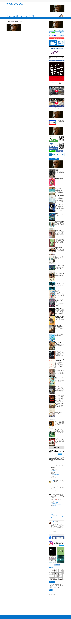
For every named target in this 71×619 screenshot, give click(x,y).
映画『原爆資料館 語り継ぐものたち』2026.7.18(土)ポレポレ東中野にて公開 (57, 495)
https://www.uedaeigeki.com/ (55, 506)
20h (61, 481)
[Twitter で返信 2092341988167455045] (52, 490)
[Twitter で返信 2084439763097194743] (52, 531)
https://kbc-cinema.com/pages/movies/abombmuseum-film (57, 509)
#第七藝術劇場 (55, 515)
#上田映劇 (54, 505)
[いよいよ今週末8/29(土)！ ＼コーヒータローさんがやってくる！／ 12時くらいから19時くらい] (52, 551)
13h (55, 461)
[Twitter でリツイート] (53, 457)
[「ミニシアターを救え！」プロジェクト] (52, 122)
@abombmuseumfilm (54, 496)
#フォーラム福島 (55, 502)
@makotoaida (53, 470)
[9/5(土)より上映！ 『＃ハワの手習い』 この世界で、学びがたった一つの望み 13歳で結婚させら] (60, 551)
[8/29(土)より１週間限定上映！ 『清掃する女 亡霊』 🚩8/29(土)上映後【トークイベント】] (60, 559)
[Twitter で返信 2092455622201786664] (52, 477)
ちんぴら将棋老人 (54, 481)
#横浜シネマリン (56, 512)
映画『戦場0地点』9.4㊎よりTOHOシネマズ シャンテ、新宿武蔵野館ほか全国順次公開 (57, 459)
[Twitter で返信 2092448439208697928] (52, 519)
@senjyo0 (52, 461)
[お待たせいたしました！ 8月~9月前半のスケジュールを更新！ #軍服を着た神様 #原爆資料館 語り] (52, 559)
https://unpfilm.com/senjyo (55, 474)
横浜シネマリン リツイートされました (59, 457)
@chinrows (58, 481)
